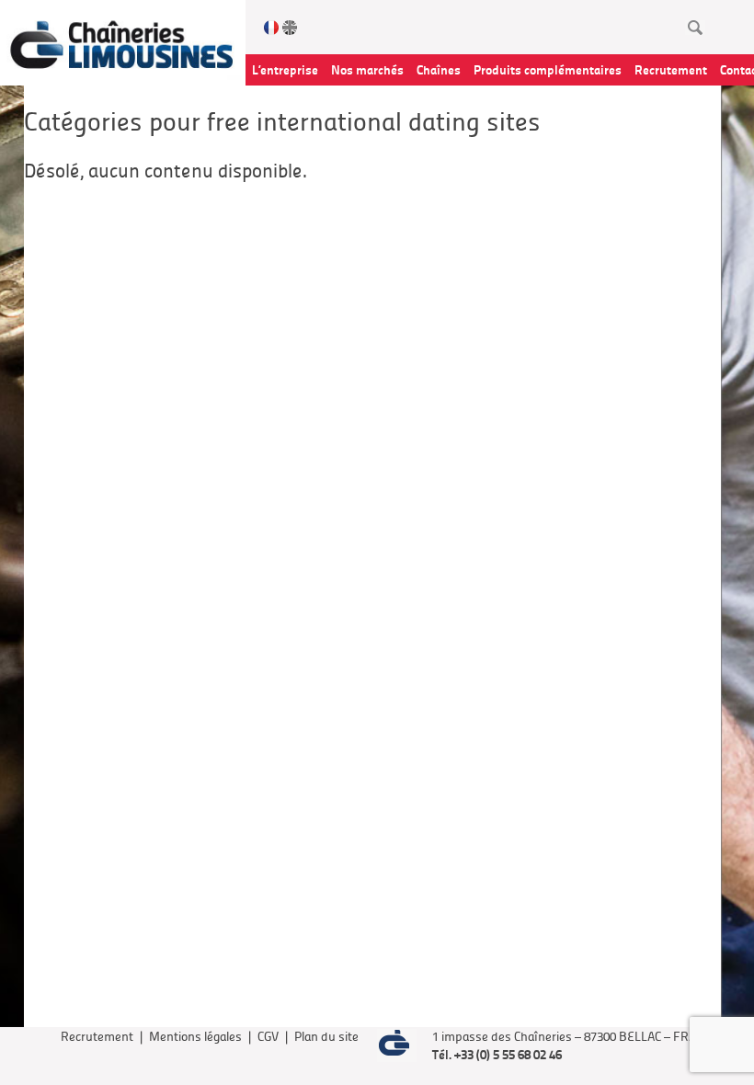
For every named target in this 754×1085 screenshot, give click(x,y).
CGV (268, 1036)
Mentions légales (195, 1036)
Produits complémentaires (548, 69)
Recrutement (670, 69)
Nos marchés (367, 69)
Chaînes (439, 69)
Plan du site (326, 1036)
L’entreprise (285, 69)
